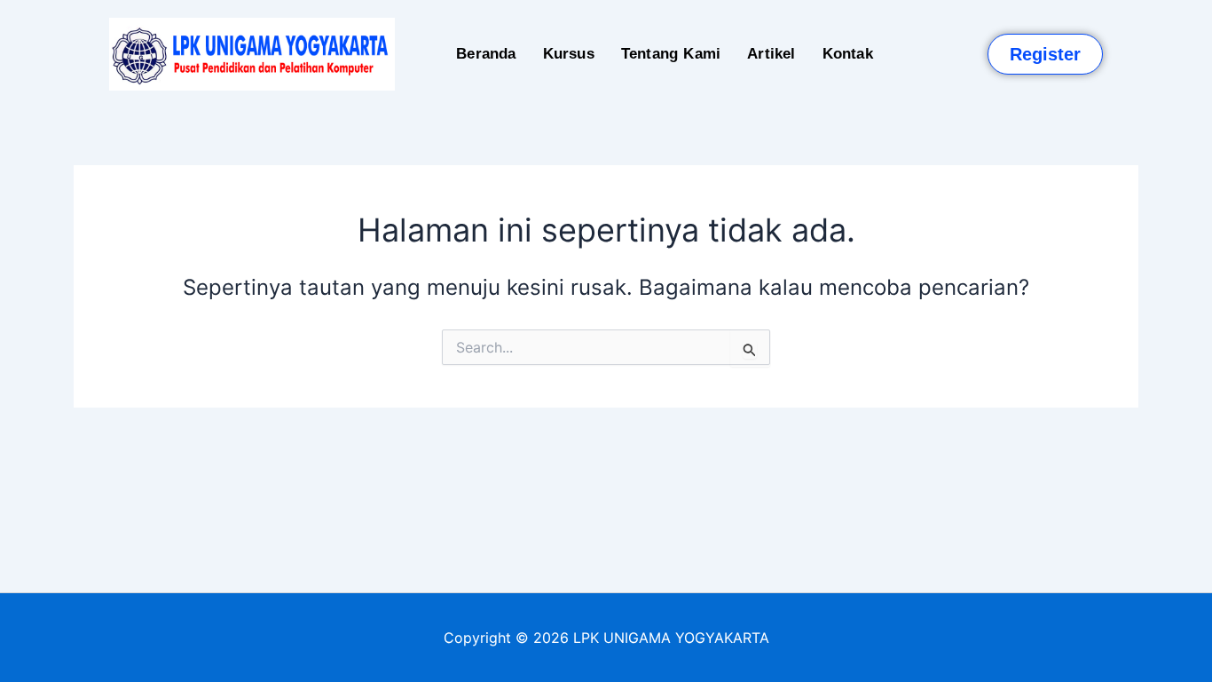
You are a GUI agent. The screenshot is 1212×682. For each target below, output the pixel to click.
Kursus (568, 53)
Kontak (847, 53)
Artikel (771, 53)
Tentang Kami (670, 53)
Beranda (485, 53)
